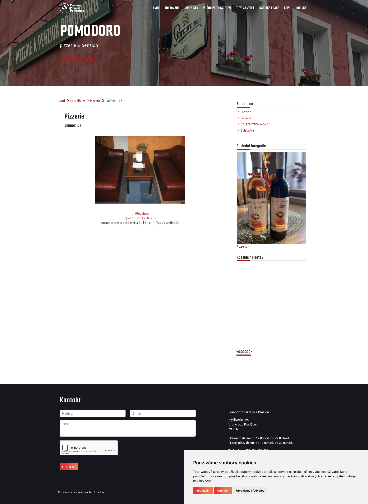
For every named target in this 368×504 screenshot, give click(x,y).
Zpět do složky (134, 218)
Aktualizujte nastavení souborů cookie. (81, 492)
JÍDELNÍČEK (191, 8)
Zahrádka (247, 130)
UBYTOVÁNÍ (171, 8)
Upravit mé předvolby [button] (250, 490)
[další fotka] (210, 170)
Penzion (246, 112)
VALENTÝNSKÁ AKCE (255, 124)
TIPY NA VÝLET (245, 8)
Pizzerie (95, 100)
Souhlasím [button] (203, 490)
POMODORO (90, 32)
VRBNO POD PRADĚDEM (217, 8)
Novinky (301, 8)
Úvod (156, 8)
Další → (151, 218)
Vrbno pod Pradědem (77, 59)
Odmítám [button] (223, 490)
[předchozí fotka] (70, 170)
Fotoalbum (77, 100)
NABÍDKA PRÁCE (269, 8)
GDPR (287, 8)
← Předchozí (140, 213)
